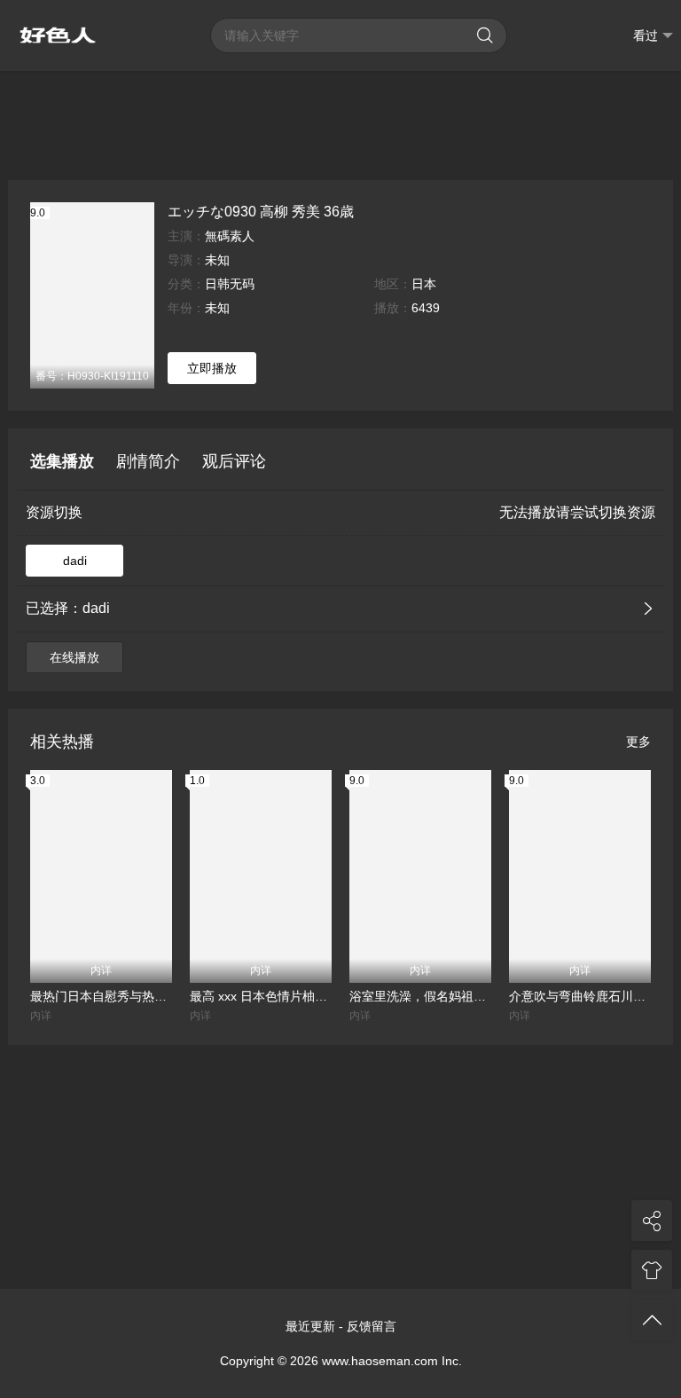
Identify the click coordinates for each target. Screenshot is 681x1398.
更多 (638, 741)
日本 (423, 284)
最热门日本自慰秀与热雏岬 (101, 996)
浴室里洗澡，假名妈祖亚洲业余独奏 (420, 996)
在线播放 (74, 657)
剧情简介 (148, 461)
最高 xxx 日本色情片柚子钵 (261, 996)
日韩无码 (229, 284)
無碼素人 (229, 236)
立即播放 (212, 368)
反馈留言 (371, 1326)
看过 (645, 35)
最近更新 (310, 1326)
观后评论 (234, 461)
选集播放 (62, 461)
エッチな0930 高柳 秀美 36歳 (261, 211)
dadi (75, 561)
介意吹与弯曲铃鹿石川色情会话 (580, 996)
